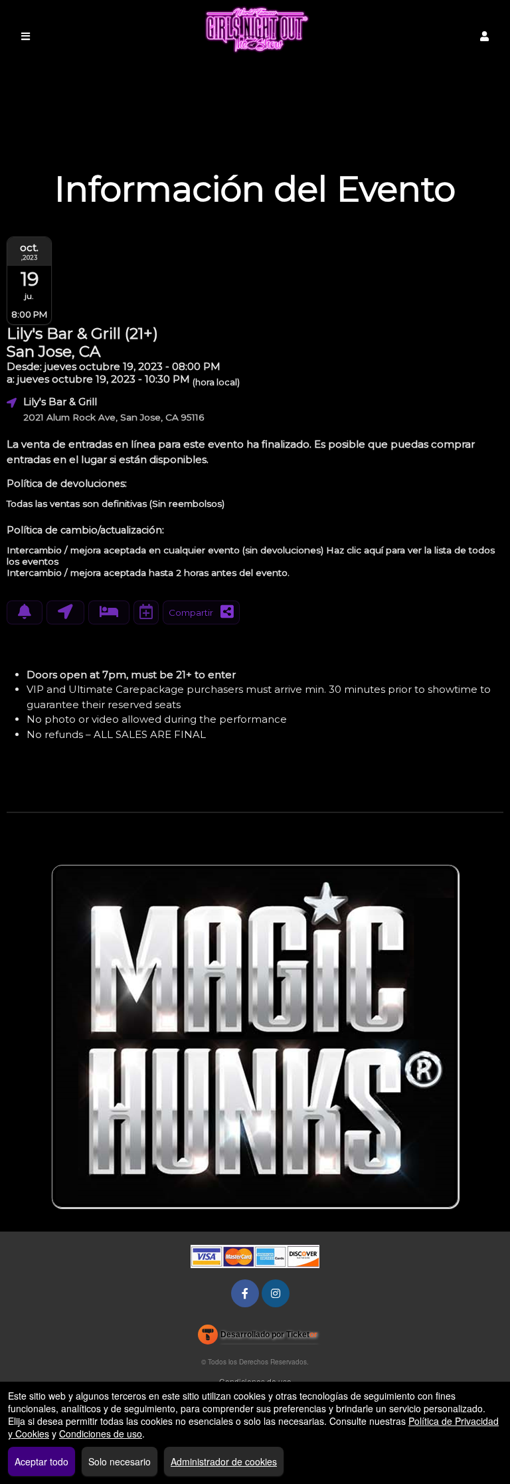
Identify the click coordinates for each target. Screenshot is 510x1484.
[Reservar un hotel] (109, 612)
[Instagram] (275, 1293)
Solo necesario (119, 1461)
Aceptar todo (41, 1461)
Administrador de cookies (224, 1461)
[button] (484, 36)
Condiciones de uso (255, 1381)
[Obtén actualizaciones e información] (24, 612)
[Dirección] (65, 612)
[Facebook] (245, 1293)
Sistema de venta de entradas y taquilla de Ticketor (258, 1337)
